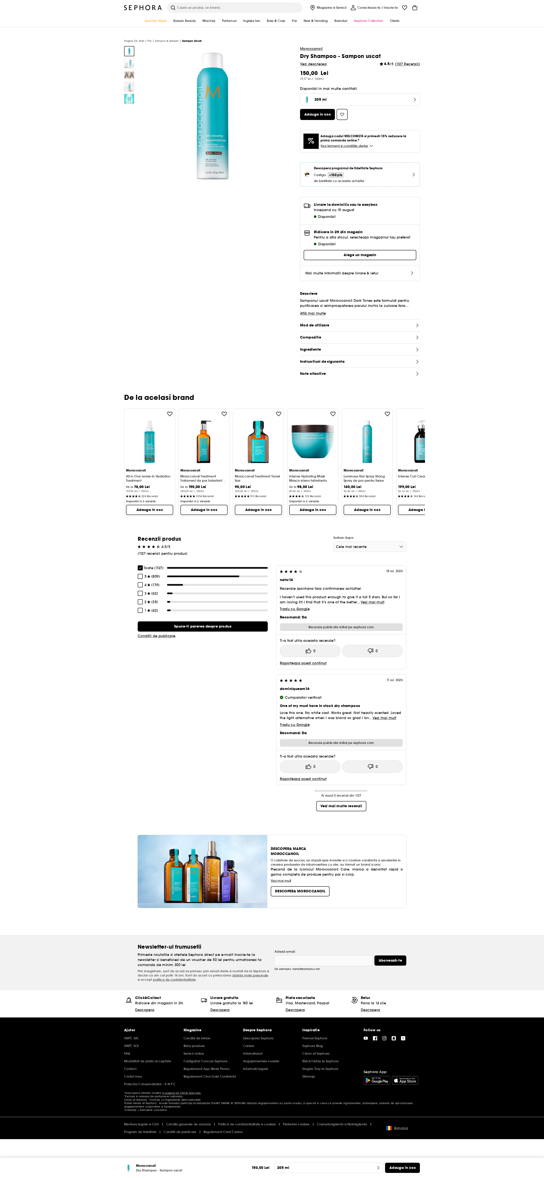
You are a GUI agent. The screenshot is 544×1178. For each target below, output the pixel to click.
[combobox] (369, 547)
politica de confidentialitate (174, 980)
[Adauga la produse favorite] (169, 414)
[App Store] (405, 1080)
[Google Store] (377, 1080)
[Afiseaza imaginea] (129, 51)
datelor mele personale (250, 975)
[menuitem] (327, 8)
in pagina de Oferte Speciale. (181, 1093)
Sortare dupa (343, 538)
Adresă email (285, 952)
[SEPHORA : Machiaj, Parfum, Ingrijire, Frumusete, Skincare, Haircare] (143, 7)
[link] (203, 626)
